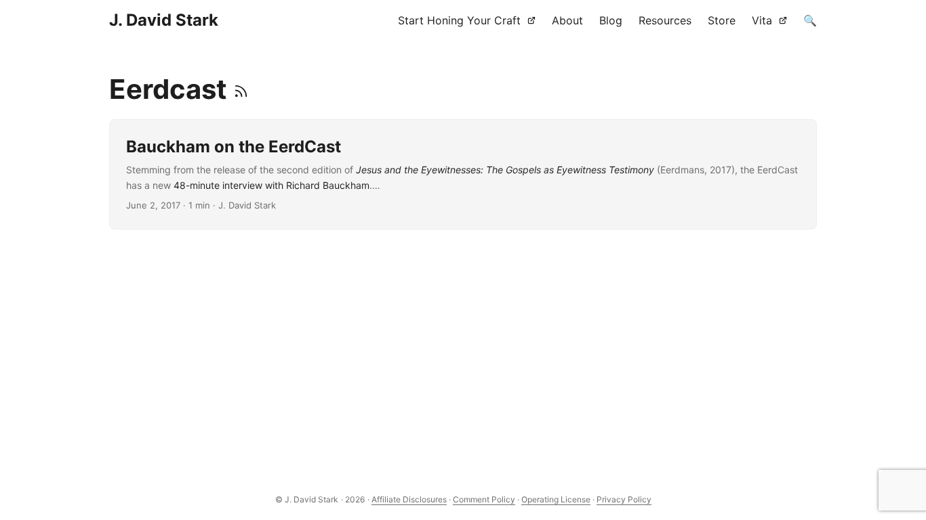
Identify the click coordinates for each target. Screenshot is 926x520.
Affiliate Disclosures (409, 499)
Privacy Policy (624, 499)
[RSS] (241, 89)
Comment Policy (484, 499)
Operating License (555, 499)
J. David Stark (163, 20)
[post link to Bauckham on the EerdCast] (463, 174)
